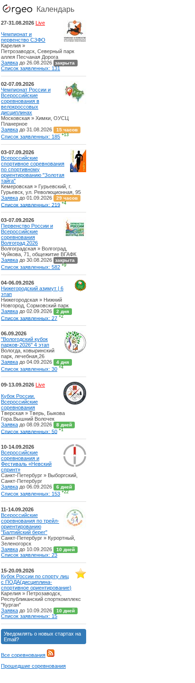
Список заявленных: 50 (29, 431)
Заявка (9, 62)
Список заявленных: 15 (29, 616)
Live (40, 23)
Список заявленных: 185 (30, 136)
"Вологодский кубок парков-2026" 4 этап (25, 342)
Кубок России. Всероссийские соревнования (19, 401)
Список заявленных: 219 (30, 204)
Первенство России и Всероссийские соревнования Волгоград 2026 (27, 234)
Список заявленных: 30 (29, 369)
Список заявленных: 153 (30, 494)
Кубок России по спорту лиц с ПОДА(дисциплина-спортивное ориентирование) (36, 582)
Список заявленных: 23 (29, 555)
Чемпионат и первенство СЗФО (23, 37)
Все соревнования (23, 655)
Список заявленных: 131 (30, 68)
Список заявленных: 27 (29, 318)
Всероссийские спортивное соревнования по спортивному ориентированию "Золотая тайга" (32, 169)
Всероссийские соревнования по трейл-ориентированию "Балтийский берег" (30, 523)
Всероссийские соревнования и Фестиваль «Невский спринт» (26, 461)
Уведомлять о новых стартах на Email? (42, 636)
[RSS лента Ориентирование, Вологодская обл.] (50, 655)
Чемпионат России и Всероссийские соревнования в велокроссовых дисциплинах (26, 101)
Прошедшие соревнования (33, 666)
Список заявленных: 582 (30, 267)
